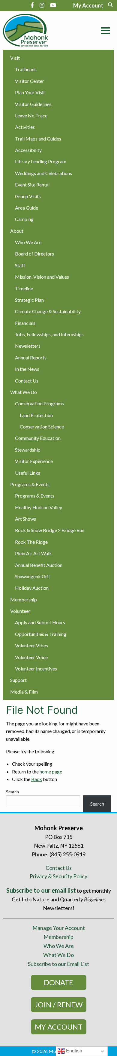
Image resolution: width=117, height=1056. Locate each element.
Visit (15, 58)
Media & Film (24, 691)
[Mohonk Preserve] (30, 30)
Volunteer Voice (31, 657)
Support (18, 680)
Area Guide (26, 207)
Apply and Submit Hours (40, 622)
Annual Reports (30, 357)
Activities (25, 127)
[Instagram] (42, 5)
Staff (20, 265)
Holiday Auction (32, 588)
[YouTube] (53, 5)
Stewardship (27, 449)
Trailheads (26, 69)
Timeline (24, 288)
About (16, 231)
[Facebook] (32, 5)
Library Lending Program (40, 161)
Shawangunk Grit (32, 576)
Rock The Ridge (31, 542)
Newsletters (27, 346)
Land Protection (36, 415)
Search (12, 791)
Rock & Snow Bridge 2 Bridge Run (49, 530)
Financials (25, 323)
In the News (27, 369)
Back (36, 779)
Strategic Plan (29, 300)
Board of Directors (34, 253)
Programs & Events (30, 484)
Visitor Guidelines (33, 104)
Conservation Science (42, 426)
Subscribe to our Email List (58, 964)
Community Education (38, 438)
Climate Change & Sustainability (48, 311)
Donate (58, 982)
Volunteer (20, 611)
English (73, 1050)
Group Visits (28, 196)
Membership (23, 599)
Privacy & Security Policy (58, 876)
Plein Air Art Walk (33, 553)
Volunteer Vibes (31, 645)
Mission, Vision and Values (42, 277)
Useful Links (27, 473)
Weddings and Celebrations (43, 173)
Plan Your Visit (30, 92)
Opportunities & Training (40, 634)
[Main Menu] (104, 29)
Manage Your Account (58, 927)
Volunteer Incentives (36, 668)
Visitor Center (29, 81)
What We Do (23, 392)
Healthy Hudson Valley (38, 507)
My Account (58, 1026)
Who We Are (28, 242)
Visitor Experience (34, 461)
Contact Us (26, 380)
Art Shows (25, 519)
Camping (24, 219)
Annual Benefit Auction (38, 565)
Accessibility (28, 150)
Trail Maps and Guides (38, 138)
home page (51, 771)
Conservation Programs (39, 403)
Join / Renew (58, 1004)
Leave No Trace (31, 115)
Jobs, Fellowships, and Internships (49, 334)
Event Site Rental (32, 184)
